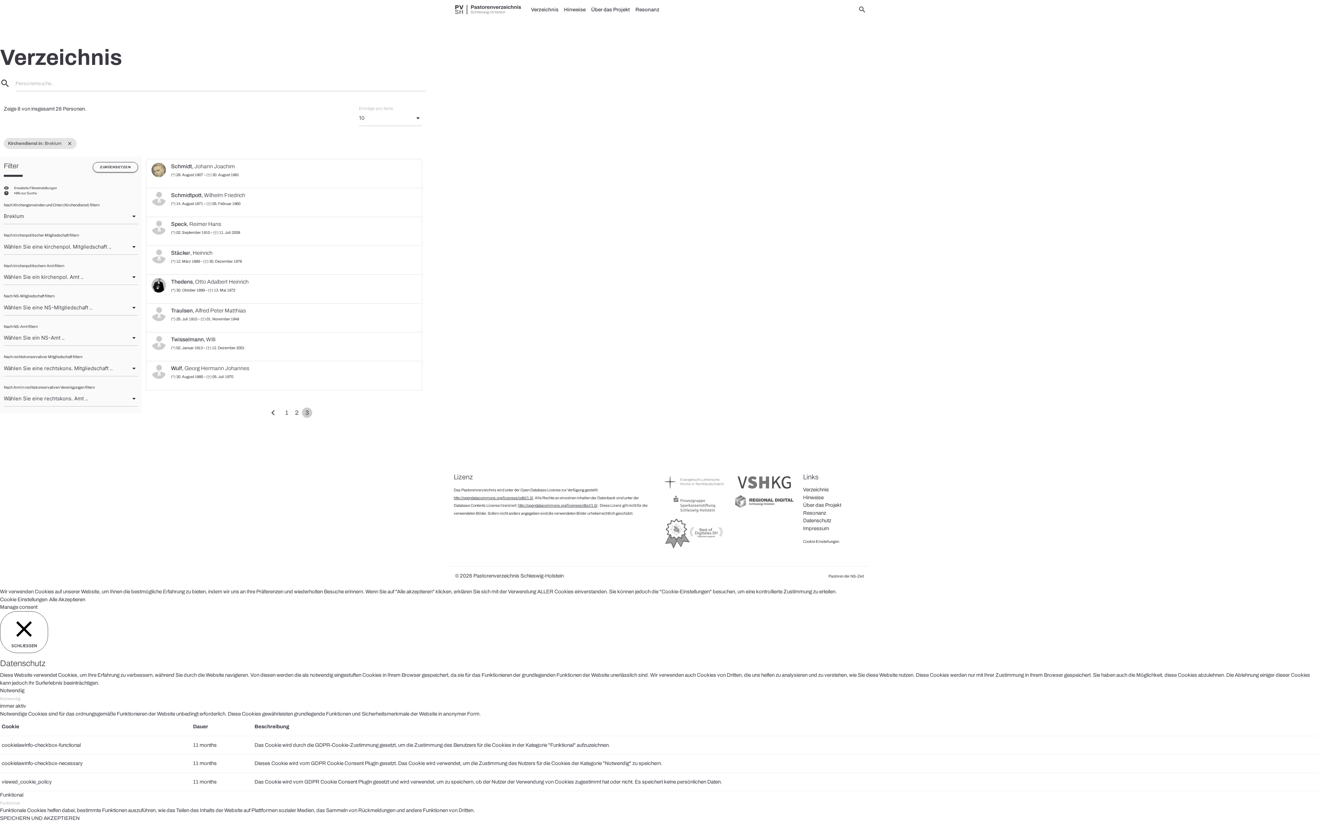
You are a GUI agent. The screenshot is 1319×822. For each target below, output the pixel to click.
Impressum (816, 528)
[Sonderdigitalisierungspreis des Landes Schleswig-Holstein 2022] (694, 548)
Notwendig (10, 698)
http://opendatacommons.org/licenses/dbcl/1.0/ (557, 505)
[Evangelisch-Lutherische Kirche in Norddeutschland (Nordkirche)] (694, 490)
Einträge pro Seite (376, 108)
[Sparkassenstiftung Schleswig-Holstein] (694, 512)
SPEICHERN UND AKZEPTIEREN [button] (40, 818)
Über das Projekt (610, 9)
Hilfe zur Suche (25, 193)
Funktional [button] (11, 795)
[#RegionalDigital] (764, 507)
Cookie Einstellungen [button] (23, 599)
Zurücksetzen (115, 167)
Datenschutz (817, 520)
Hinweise (575, 9)
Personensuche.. (34, 83)
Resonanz (647, 9)
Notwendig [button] (12, 690)
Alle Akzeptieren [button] (67, 599)
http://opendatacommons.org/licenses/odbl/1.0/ (493, 498)
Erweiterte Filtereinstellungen (35, 188)
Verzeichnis (545, 9)
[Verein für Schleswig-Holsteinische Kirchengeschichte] (764, 490)
